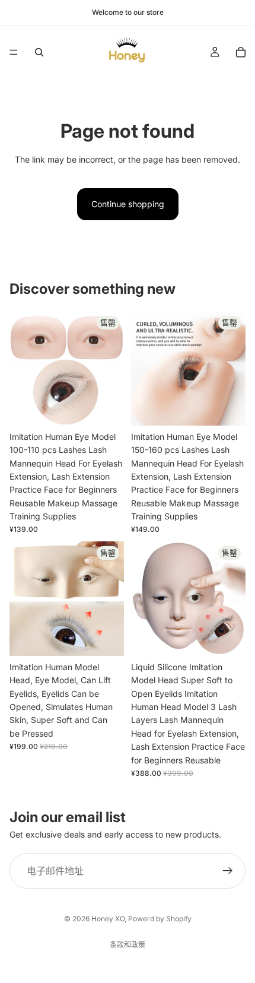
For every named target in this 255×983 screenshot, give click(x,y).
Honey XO (108, 918)
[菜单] (13, 52)
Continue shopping (127, 204)
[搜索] (39, 52)
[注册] (227, 870)
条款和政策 (127, 944)
